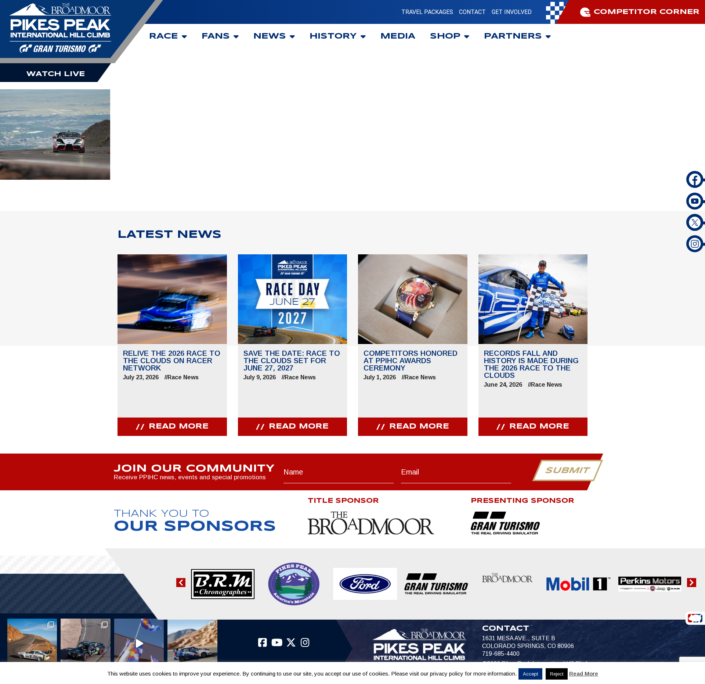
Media (397, 36)
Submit (567, 471)
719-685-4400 (501, 654)
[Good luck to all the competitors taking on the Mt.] (32, 643)
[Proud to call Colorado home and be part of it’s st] (192, 643)
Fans (216, 36)
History (333, 36)
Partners (513, 36)
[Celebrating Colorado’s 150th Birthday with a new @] (139, 643)
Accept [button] (530, 674)
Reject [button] (556, 674)
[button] (180, 582)
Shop (445, 36)
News (269, 36)
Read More (583, 673)
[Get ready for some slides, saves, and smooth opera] (86, 643)
